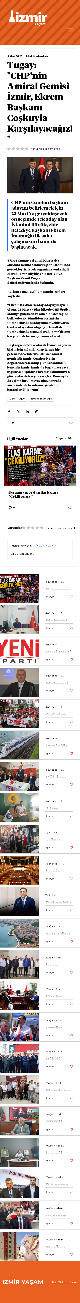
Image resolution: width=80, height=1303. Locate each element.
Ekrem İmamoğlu (41, 398)
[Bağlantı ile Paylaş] (36, 411)
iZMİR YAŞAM (23, 1282)
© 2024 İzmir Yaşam (64, 1282)
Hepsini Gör (64, 438)
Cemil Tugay (17, 398)
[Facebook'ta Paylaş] (9, 411)
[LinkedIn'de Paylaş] (27, 411)
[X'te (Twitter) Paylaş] (18, 411)
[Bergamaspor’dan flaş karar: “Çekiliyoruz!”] (40, 466)
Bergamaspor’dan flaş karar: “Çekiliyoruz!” (33, 494)
